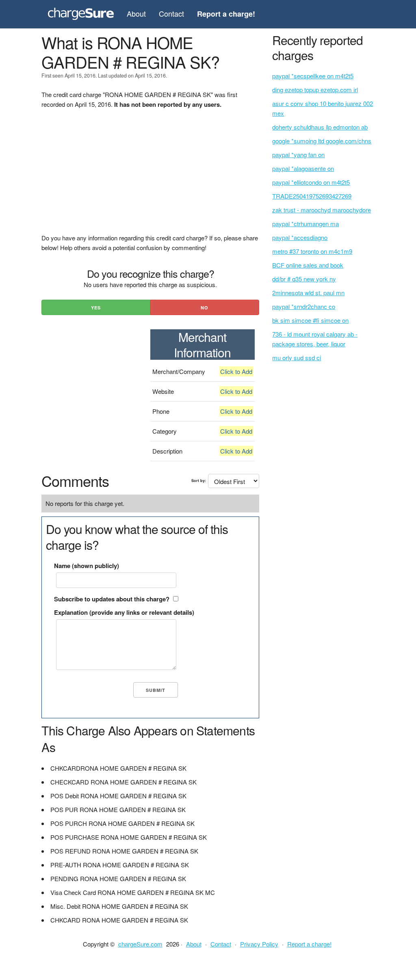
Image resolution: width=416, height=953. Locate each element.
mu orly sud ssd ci (296, 357)
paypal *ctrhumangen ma (305, 223)
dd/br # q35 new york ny (304, 278)
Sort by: (198, 480)
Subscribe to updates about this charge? (111, 598)
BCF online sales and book (307, 265)
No (204, 308)
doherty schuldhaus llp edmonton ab (320, 127)
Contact (171, 13)
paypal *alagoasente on (303, 168)
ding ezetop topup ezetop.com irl (315, 89)
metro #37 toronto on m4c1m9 (312, 251)
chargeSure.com (140, 944)
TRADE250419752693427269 (311, 196)
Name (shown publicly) (86, 565)
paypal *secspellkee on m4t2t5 (312, 75)
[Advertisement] (150, 176)
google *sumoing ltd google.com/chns (321, 140)
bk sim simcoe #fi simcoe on (310, 320)
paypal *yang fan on (298, 154)
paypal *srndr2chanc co (303, 306)
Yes (96, 308)
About (136, 13)
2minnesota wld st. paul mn (308, 292)
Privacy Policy (259, 944)
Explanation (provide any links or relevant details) (124, 612)
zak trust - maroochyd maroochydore (321, 209)
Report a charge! (309, 944)
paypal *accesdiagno (299, 237)
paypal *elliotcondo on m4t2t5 (311, 182)
